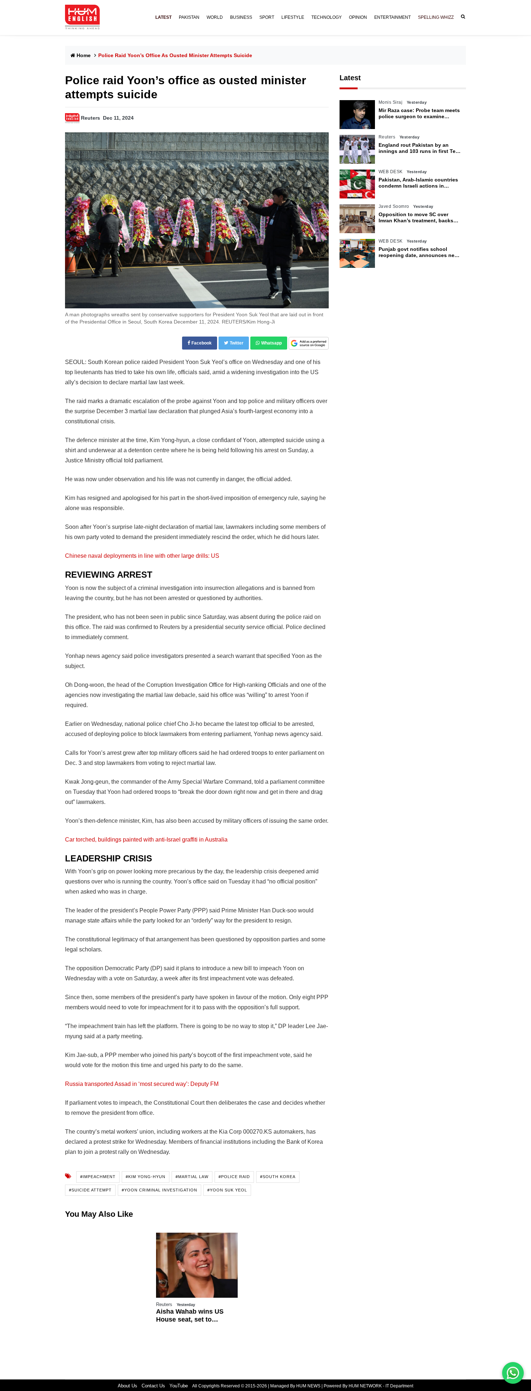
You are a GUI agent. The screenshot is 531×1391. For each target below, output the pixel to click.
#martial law (192, 1176)
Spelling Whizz (436, 17)
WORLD (215, 17)
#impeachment (98, 1176)
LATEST (163, 17)
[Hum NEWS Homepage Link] (85, 17)
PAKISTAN (189, 17)
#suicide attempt (90, 1190)
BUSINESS (241, 17)
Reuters (90, 118)
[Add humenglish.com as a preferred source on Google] (309, 344)
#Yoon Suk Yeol (227, 1190)
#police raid (234, 1176)
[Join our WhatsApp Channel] (513, 1373)
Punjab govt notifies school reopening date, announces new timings (418, 252)
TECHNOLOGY (326, 17)
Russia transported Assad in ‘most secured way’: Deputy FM (142, 1084)
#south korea (277, 1176)
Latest (350, 78)
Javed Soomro (394, 206)
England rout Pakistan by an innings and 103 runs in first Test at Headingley (419, 148)
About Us (127, 1385)
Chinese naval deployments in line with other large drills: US (142, 556)
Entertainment (392, 17)
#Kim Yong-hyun (145, 1176)
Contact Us (153, 1385)
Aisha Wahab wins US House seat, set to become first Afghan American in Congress (190, 1315)
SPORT (266, 17)
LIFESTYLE (292, 17)
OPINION (358, 17)
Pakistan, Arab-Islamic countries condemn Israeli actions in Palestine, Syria (418, 183)
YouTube (178, 1385)
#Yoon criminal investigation (159, 1190)
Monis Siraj (391, 102)
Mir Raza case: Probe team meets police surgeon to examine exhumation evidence (419, 113)
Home (83, 55)
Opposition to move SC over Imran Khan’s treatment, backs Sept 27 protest (416, 217)
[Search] (461, 16)
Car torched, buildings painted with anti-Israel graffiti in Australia (146, 839)
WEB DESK (391, 171)
